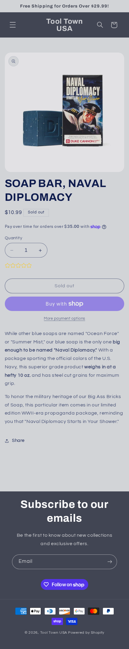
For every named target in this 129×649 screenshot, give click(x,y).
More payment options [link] (64, 319)
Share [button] (18, 440)
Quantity (13, 238)
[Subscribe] (110, 561)
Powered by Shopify (86, 632)
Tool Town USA (54, 632)
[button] (13, 25)
